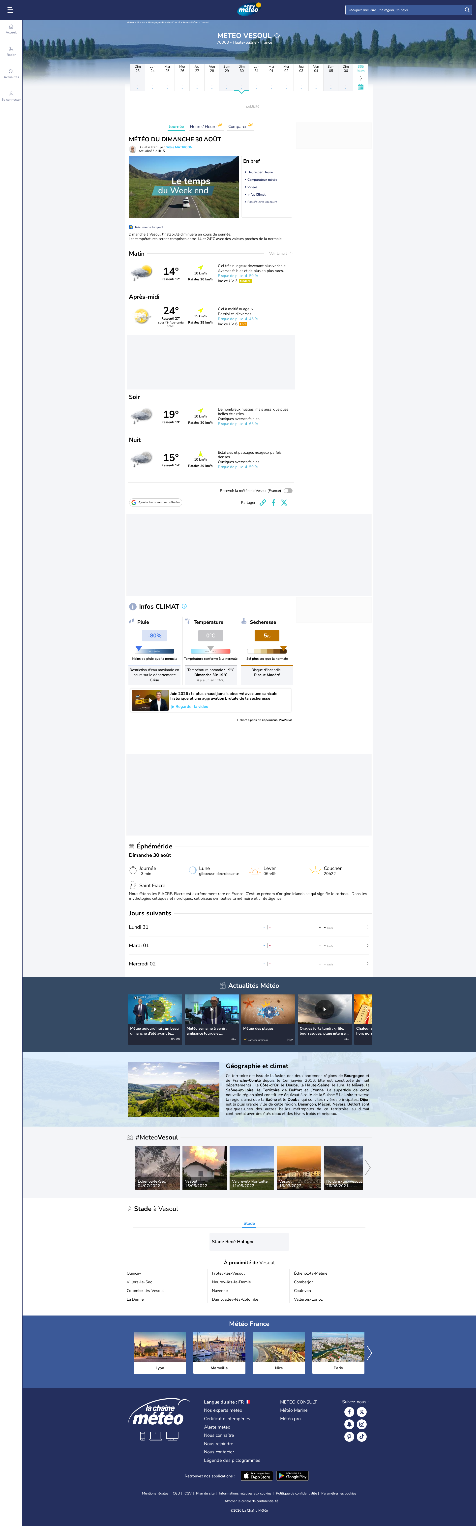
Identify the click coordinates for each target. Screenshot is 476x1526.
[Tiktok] (362, 1437)
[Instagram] (362, 1424)
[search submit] (467, 10)
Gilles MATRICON (179, 147)
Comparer (238, 126)
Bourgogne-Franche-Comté (164, 22)
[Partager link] (263, 502)
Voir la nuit (278, 253)
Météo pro (290, 1419)
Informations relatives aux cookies (245, 1493)
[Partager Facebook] (273, 502)
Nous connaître (219, 1435)
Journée (176, 126)
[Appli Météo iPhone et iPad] (257, 1476)
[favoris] (277, 35)
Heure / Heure (203, 126)
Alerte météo (217, 1427)
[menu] (11, 10)
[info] (184, 607)
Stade (249, 1223)
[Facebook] (349, 1412)
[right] (368, 1014)
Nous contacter (219, 1452)
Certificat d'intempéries (227, 1419)
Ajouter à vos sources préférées (159, 502)
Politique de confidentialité (296, 1493)
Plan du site (205, 1493)
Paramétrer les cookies (338, 1494)
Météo (130, 22)
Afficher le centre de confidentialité (251, 1501)
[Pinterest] (349, 1437)
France (141, 22)
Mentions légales (155, 1493)
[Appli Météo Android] (292, 1476)
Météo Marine (294, 1410)
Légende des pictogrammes (232, 1460)
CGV (188, 1493)
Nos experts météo (223, 1410)
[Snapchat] (349, 1424)
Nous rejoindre (218, 1444)
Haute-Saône (190, 22)
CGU (176, 1493)
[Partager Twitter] (284, 502)
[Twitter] (362, 1412)
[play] (150, 700)
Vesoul (205, 22)
